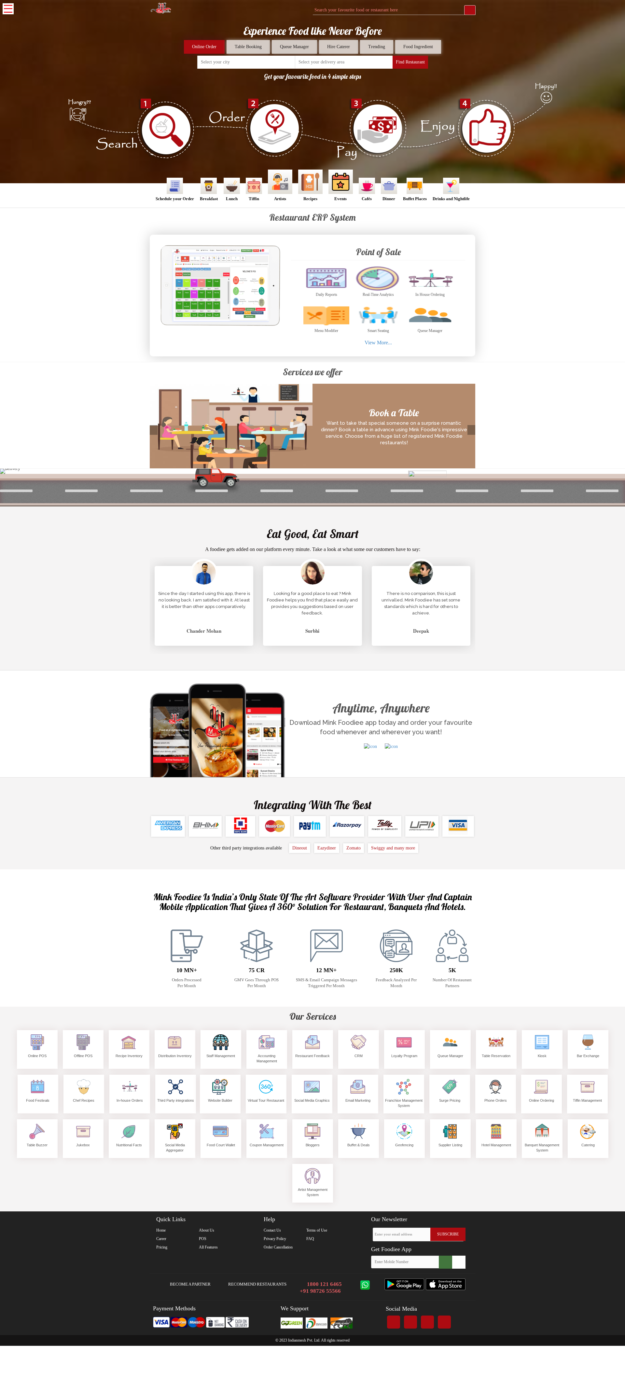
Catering (588, 1145)
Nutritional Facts (129, 1145)
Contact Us (272, 1230)
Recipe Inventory (129, 1056)
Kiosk (542, 1056)
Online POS (37, 1056)
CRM (358, 1056)
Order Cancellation (278, 1247)
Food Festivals (37, 1100)
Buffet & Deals (358, 1145)
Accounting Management (267, 1058)
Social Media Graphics (312, 1100)
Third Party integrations (175, 1100)
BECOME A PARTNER (190, 1284)
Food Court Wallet (221, 1145)
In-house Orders (130, 1100)
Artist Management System (312, 1192)
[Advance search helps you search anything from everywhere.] (470, 10)
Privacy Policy (275, 1238)
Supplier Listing (450, 1145)
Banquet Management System (542, 1147)
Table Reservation (496, 1056)
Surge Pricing (449, 1100)
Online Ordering (541, 1100)
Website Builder (220, 1100)
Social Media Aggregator (175, 1147)
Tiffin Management (587, 1100)
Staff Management (220, 1056)
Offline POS (83, 1056)
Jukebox (83, 1145)
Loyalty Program (404, 1056)
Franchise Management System (404, 1103)
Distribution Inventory (175, 1056)
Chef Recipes (83, 1100)
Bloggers (313, 1145)
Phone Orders (495, 1100)
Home (161, 1230)
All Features (208, 1247)
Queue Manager (450, 1056)
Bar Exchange (588, 1056)
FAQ (310, 1238)
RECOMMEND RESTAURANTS (256, 1284)
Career (161, 1238)
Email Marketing (357, 1100)
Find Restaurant (410, 62)
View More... (378, 342)
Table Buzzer (37, 1145)
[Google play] (404, 1289)
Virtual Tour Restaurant (266, 1100)
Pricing (161, 1247)
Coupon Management (267, 1145)
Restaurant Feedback (312, 1056)
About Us (206, 1230)
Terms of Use (316, 1230)
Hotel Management (496, 1145)
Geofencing (404, 1145)
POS (202, 1238)
